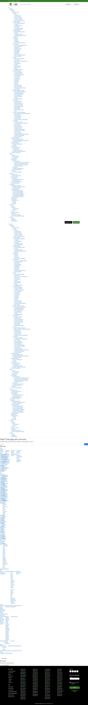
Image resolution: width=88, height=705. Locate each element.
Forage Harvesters (18, 56)
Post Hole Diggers (18, 75)
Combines (16, 24)
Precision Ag (15, 37)
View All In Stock (16, 12)
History (13, 206)
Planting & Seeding (16, 30)
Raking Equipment (18, 48)
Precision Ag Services (17, 187)
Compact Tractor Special (17, 144)
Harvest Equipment (16, 21)
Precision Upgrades (15, 189)
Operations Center (15, 197)
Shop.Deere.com (16, 156)
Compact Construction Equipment (19, 112)
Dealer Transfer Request (12, 693)
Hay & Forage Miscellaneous (20, 54)
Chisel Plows (17, 59)
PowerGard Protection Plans (17, 181)
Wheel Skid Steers (18, 115)
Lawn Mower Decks (18, 133)
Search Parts (10, 672)
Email (71, 677)
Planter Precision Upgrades (18, 192)
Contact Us (14, 213)
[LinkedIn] (70, 671)
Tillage (14, 57)
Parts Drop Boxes (16, 161)
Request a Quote (11, 696)
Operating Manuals (16, 180)
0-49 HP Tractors (18, 15)
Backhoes (16, 84)
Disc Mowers (17, 47)
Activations (17, 41)
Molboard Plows (18, 67)
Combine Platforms (18, 25)
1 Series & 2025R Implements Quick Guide (20, 140)
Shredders (16, 80)
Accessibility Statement (12, 691)
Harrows (16, 64)
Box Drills (16, 36)
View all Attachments (18, 72)
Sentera (14, 202)
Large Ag (14, 209)
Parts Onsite (15, 167)
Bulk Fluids (14, 170)
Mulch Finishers (18, 65)
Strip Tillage (17, 62)
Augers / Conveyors (18, 101)
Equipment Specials (15, 142)
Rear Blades (17, 81)
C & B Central (15, 157)
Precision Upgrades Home (18, 190)
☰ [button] (8, 7)
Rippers (16, 68)
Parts (11, 153)
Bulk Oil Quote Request (17, 172)
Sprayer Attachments (18, 98)
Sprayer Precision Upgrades (18, 195)
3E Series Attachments (17, 141)
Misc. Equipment (18, 107)
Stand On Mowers (18, 128)
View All (14, 145)
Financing (76, 4)
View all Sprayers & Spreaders (20, 91)
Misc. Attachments (18, 86)
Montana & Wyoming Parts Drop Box (21, 164)
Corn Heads (17, 26)
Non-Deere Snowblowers (19, 109)
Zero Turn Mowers (18, 125)
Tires (16, 111)
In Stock (13, 10)
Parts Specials (14, 158)
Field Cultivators (18, 63)
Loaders (16, 82)
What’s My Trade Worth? (16, 152)
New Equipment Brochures (18, 139)
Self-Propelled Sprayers (19, 92)
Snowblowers (17, 78)
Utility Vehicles (17, 131)
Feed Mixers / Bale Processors (20, 87)
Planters (16, 32)
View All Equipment (11, 671)
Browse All (68, 4)
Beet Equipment (18, 102)
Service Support (14, 178)
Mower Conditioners (18, 46)
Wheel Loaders (17, 114)
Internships (14, 219)
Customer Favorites (16, 147)
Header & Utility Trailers (19, 106)
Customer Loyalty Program (16, 175)
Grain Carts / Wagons (19, 104)
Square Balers (17, 50)
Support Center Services (16, 185)
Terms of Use (10, 690)
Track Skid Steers (18, 117)
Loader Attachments (18, 73)
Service (11, 173)
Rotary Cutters (17, 89)
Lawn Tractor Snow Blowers (20, 130)
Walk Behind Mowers (18, 126)
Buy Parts (13, 155)
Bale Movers (17, 53)
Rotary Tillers (17, 79)
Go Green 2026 (14, 146)
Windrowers (17, 52)
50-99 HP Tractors (18, 17)
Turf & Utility (15, 120)
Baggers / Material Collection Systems (22, 134)
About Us (11, 205)
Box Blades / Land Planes (19, 74)
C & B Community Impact (16, 214)
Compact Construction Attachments (21, 119)
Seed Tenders (17, 108)
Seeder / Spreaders (18, 85)
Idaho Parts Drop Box (19, 165)
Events (13, 211)
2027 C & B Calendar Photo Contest (18, 216)
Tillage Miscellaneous (19, 69)
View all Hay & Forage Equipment (21, 45)
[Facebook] (77, 671)
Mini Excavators (18, 118)
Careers (11, 217)
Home (11, 8)
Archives (1, 665)
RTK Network (14, 198)
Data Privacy (14, 203)
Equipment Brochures (15, 137)
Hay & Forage (15, 43)
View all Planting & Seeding (20, 31)
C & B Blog (10, 682)
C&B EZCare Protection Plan (18, 179)
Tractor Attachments (17, 70)
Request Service (14, 174)
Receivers (16, 40)
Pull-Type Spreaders (18, 96)
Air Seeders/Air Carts (18, 34)
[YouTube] (73, 671)
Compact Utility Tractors (17, 150)
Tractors (14, 13)
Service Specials (14, 176)
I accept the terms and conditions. (75, 683)
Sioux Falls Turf (16, 208)
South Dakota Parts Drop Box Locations (22, 162)
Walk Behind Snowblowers (19, 129)
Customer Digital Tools (17, 169)
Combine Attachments (19, 28)
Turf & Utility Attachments (19, 135)
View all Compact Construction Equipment (22, 113)
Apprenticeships (14, 220)
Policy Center (10, 686)
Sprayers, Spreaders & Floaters (18, 90)
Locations (13, 207)
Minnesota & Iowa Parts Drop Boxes (21, 163)
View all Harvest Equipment (20, 23)
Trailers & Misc (16, 100)
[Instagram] (75, 671)
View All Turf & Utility (18, 122)
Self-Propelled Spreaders (19, 93)
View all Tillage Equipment (19, 58)
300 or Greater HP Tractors (19, 20)
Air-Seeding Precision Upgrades (18, 194)
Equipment (12, 9)
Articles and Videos (15, 212)
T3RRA (14, 201)
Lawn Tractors (17, 124)
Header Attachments (18, 29)
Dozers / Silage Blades (19, 103)
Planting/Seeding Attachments (20, 35)
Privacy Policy (10, 688)
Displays (16, 39)
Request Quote (76, 222)
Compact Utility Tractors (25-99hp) (21, 123)
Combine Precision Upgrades (18, 196)
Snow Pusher (17, 76)
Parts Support (14, 159)
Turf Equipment (16, 148)
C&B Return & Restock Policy (18, 168)
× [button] (8, 222)
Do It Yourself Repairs (15, 183)
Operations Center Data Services (19, 186)
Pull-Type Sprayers (18, 95)
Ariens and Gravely (18, 136)
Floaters (16, 97)
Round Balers (17, 51)
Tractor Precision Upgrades (18, 191)
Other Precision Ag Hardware (20, 42)
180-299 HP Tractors (18, 19)
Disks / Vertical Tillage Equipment (21, 61)
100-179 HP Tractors (18, 18)
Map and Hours (23, 670)
